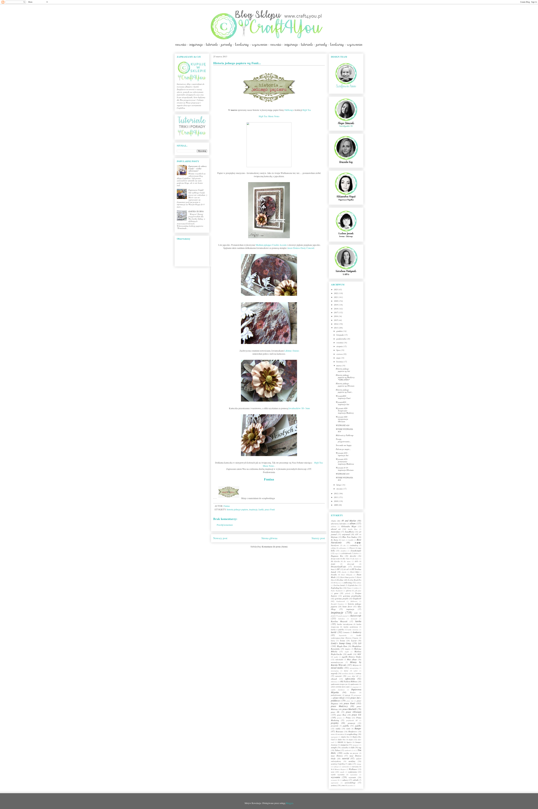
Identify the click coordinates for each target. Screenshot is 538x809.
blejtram (334, 537)
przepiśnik (334, 726)
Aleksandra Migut (348, 526)
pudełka (346, 725)
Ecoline (340, 580)
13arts (333, 520)
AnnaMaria (349, 531)
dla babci (355, 559)
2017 (336, 312)
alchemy (333, 526)
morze (346, 671)
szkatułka (344, 747)
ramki (348, 728)
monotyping (335, 671)
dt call (346, 569)
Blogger (289, 803)
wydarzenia (352, 771)
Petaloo (353, 692)
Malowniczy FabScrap (344, 435)
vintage (359, 764)
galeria (348, 590)
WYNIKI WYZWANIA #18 (344, 478)
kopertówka (342, 635)
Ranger (358, 728)
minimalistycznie (337, 662)
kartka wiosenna (352, 630)
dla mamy (347, 561)
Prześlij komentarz (225, 524)
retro (333, 734)
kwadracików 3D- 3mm (299, 408)
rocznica (341, 734)
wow (332, 771)
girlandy (347, 593)
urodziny (352, 761)
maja (338, 357)
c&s (344, 545)
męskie (336, 657)
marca (339, 365)
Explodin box (353, 585)
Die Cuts (346, 559)
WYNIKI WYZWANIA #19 (344, 430)
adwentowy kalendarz (338, 523)
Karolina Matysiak (339, 621)
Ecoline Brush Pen (354, 580)
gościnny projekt (341, 598)
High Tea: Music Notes (269, 116)
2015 (336, 320)
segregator (334, 737)
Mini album (352, 659)
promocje (351, 723)
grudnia (339, 331)
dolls (356, 561)
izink (356, 613)
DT (338, 569)
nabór (356, 671)
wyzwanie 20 (335, 780)
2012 (336, 493)
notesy (358, 673)
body (343, 540)
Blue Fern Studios (349, 537)
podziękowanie (336, 695)
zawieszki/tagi (350, 782)
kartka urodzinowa (351, 627)
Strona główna (269, 538)
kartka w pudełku (337, 629)
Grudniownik (340, 601)
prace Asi (350, 701)
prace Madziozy (339, 706)
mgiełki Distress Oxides (351, 656)
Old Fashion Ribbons (348, 681)
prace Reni (341, 714)
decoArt (353, 556)
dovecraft (350, 564)
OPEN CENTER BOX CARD (340, 687)
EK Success (337, 583)
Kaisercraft (355, 615)
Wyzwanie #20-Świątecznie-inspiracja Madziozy (345, 410)
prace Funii (270, 509)
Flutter (349, 588)
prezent (339, 718)
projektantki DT (352, 720)
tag (360, 747)
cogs (336, 553)
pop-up (347, 695)
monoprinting (354, 668)
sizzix (351, 739)
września (340, 342)
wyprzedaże (353, 775)
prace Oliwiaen (353, 711)
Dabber (356, 553)
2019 (336, 304)
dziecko (344, 572)
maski (349, 654)
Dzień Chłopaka (346, 575)
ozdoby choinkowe (338, 690)
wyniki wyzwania (337, 774)
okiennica (334, 682)
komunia (346, 632)
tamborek (348, 750)
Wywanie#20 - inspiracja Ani (342, 403)
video (350, 763)
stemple (334, 747)
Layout (354, 640)
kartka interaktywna (344, 624)
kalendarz (341, 619)
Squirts (349, 742)
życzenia (350, 785)
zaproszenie (334, 783)
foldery (356, 588)
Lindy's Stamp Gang (341, 643)
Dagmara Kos (337, 556)
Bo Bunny (334, 540)
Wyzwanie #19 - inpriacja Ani (342, 454)
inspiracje (253, 509)
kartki (261, 509)
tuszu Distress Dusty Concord (301, 247)
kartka (358, 621)
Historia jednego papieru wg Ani (343, 369)
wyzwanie (352, 777)
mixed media (337, 667)
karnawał (354, 619)
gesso (336, 593)
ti (354, 750)
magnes (347, 649)
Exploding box (336, 588)
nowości (338, 676)
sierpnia (339, 346)
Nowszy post (220, 538)
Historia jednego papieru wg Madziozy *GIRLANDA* (345, 377)
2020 (336, 301)
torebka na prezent (351, 753)
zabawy (345, 780)
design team (335, 559)
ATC (356, 534)
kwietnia (340, 361)
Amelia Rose (352, 529)
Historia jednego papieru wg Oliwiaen (345, 384)
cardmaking (354, 545)
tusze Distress (337, 755)
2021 (336, 297)
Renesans (339, 731)
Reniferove (352, 731)
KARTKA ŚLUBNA (196, 211)
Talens (337, 750)
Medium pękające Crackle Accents (271, 244)
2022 (336, 293)
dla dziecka (335, 561)
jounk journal (342, 616)
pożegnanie (357, 695)
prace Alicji (338, 697)
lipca (338, 350)
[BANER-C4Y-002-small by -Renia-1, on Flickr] (229, 498)
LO (359, 643)
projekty (334, 723)
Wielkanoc (353, 769)
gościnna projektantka (352, 595)
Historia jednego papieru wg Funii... (344, 390)
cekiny (333, 548)
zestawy (334, 785)
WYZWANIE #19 (342, 473)
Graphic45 (357, 598)
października (341, 338)
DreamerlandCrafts (338, 566)
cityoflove (343, 551)
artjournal (346, 534)
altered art (336, 529)
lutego (339, 484)
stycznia (339, 488)
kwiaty (342, 640)
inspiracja (350, 609)
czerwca (339, 354)
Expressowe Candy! (196, 190)
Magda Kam (342, 646)
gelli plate (358, 591)
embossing (348, 582)
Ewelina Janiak (339, 585)
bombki (350, 540)
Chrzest (352, 548)
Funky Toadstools (337, 591)
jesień (333, 616)
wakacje (336, 767)
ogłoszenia (350, 678)
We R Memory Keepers (338, 769)
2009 (336, 505)
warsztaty (355, 766)
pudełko (358, 725)
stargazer (356, 745)
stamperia (344, 744)
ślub (352, 747)
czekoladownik (346, 553)
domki (333, 564)
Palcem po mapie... (343, 449)
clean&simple (355, 550)
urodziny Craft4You (338, 764)
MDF (359, 654)
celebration (342, 548)
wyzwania (335, 777)
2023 (336, 289)
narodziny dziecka (347, 673)
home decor (347, 606)
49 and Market (348, 520)
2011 (336, 497)
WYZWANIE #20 (342, 425)
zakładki (356, 780)
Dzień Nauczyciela (347, 577)
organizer (356, 687)
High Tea (306, 109)
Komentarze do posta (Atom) (274, 546)
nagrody (334, 673)
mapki (347, 652)
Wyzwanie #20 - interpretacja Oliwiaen (342, 419)
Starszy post (318, 538)
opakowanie (354, 684)
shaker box (341, 739)
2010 (336, 501)
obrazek (334, 678)
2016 (336, 316)
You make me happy (344, 445)
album (352, 523)
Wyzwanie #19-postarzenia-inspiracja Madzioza (345, 461)
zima (343, 785)
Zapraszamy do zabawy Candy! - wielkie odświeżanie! (197, 168)
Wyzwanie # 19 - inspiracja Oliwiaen (344, 468)
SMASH (340, 742)
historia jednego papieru (237, 509)
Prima (348, 717)
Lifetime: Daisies (291, 350)
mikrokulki (339, 659)
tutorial (345, 758)
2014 (336, 324)
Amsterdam (335, 531)
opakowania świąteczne (339, 684)
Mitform (356, 665)
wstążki (342, 772)
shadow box (345, 737)
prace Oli (335, 712)
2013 (336, 327)
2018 (336, 308)
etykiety (358, 583)
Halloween (354, 601)
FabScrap (289, 109)
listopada (340, 334)
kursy (333, 640)
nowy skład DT (352, 676)
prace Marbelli (350, 709)
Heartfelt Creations (337, 604)
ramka (338, 728)
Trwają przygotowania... (343, 440)
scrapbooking (352, 734)
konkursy (357, 632)
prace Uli (356, 714)
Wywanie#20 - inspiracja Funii (343, 397)
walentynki (345, 767)
